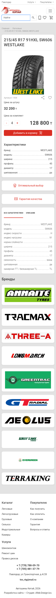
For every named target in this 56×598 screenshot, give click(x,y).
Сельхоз (6, 524)
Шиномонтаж (9, 548)
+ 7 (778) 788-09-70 (28, 565)
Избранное (45, 18)
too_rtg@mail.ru (28, 579)
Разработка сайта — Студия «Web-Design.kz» (28, 592)
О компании (36, 519)
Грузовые (7, 519)
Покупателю (46, 2)
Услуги (30, 2)
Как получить (37, 508)
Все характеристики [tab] (13, 213)
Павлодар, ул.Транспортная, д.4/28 (28, 574)
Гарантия (35, 524)
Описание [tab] (30, 213)
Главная (5, 28)
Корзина (51, 18)
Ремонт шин (8, 553)
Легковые (17, 28)
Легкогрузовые (10, 514)
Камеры (6, 534)
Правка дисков (10, 558)
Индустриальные (11, 529)
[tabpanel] (28, 247)
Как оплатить (37, 514)
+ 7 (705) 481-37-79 (28, 568)
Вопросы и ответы (40, 529)
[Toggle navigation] (50, 11)
